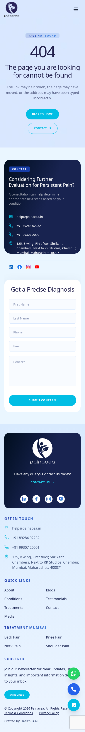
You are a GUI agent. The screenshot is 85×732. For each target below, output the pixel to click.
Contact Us (42, 128)
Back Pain (12, 637)
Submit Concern (42, 400)
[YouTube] (61, 499)
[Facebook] (36, 499)
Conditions (13, 598)
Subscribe (17, 694)
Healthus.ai (28, 721)
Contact (52, 607)
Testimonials (56, 598)
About (9, 590)
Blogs (50, 590)
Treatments (13, 607)
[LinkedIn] (24, 499)
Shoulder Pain (57, 646)
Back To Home (42, 114)
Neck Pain (12, 646)
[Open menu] (76, 9)
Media (9, 616)
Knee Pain (54, 637)
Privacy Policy (49, 713)
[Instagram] (49, 499)
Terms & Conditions (18, 713)
